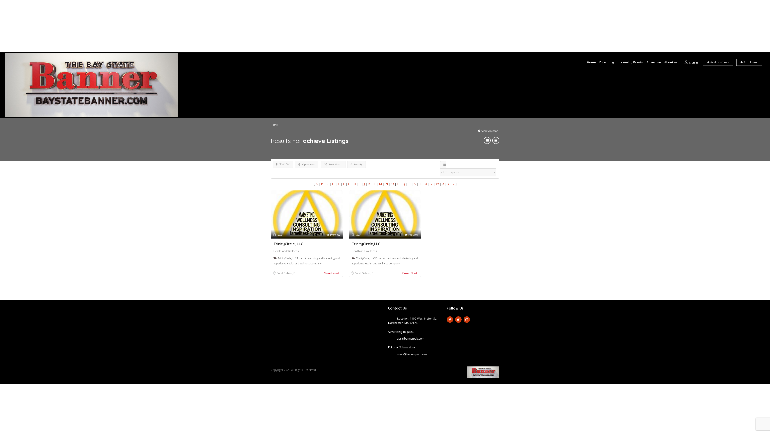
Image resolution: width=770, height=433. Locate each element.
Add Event (750, 62)
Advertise (653, 62)
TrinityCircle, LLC (288, 243)
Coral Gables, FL (286, 273)
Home (591, 62)
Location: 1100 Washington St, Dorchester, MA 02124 (412, 321)
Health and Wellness (286, 251)
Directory (606, 62)
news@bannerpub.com (412, 354)
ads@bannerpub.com (411, 338)
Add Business (719, 62)
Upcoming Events (630, 62)
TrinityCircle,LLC (366, 243)
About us (670, 62)
